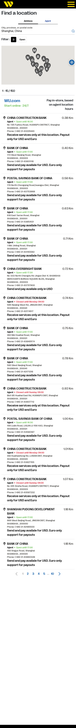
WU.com (12, 101)
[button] (58, 574)
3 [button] (33, 573)
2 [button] (28, 573)
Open (22, 39)
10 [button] (52, 573)
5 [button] (44, 573)
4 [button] (39, 573)
